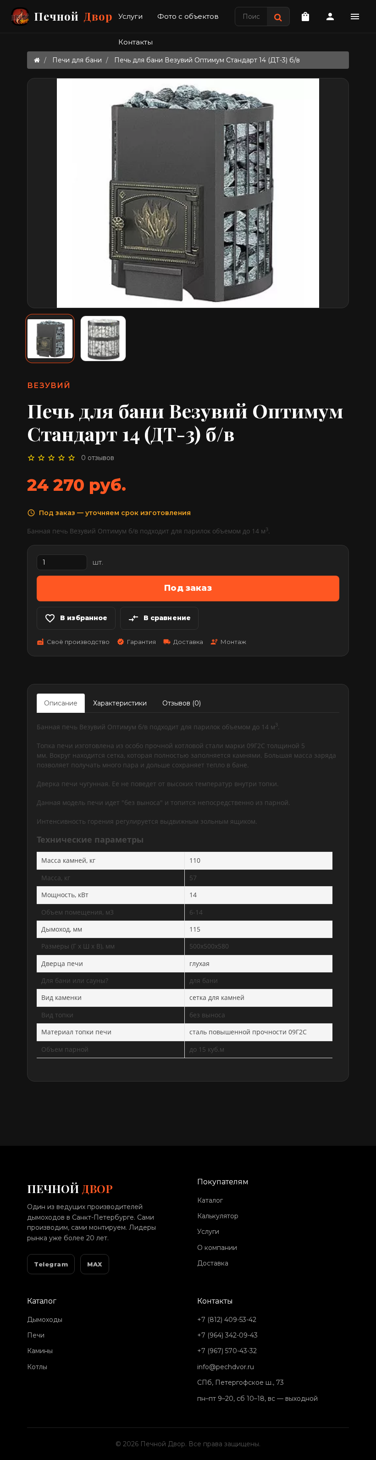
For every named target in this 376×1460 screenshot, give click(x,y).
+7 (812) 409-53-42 (226, 1320)
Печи (35, 1335)
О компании (217, 1247)
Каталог (210, 1200)
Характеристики (120, 703)
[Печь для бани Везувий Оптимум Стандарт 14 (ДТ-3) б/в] (50, 338)
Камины (40, 1351)
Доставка (212, 1263)
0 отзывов (97, 458)
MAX (94, 1264)
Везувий (49, 385)
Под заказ (188, 588)
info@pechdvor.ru (225, 1367)
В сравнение (159, 618)
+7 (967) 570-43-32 (227, 1351)
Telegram (51, 1264)
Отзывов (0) (181, 703)
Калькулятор (217, 1216)
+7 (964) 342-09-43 (227, 1335)
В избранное (76, 618)
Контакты (135, 42)
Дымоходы (44, 1320)
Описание (60, 703)
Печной (73, 16)
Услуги (130, 16)
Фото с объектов (188, 16)
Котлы (37, 1367)
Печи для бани (77, 60)
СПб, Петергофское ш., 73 (240, 1382)
